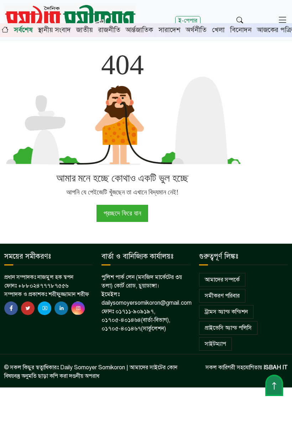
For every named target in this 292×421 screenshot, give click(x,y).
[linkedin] (61, 308)
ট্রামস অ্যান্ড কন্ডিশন (226, 311)
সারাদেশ (169, 30)
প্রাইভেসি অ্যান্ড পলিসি (228, 327)
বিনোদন (241, 30)
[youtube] (44, 308)
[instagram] (78, 308)
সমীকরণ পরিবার (222, 295)
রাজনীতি (109, 30)
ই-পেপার (187, 20)
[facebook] (11, 308)
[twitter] (28, 308)
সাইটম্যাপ (215, 344)
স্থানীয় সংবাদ (54, 30)
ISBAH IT (276, 367)
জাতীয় (84, 30)
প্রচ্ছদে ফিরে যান (122, 213)
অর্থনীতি (196, 30)
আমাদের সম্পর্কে (222, 279)
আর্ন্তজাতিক (139, 30)
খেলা (218, 30)
